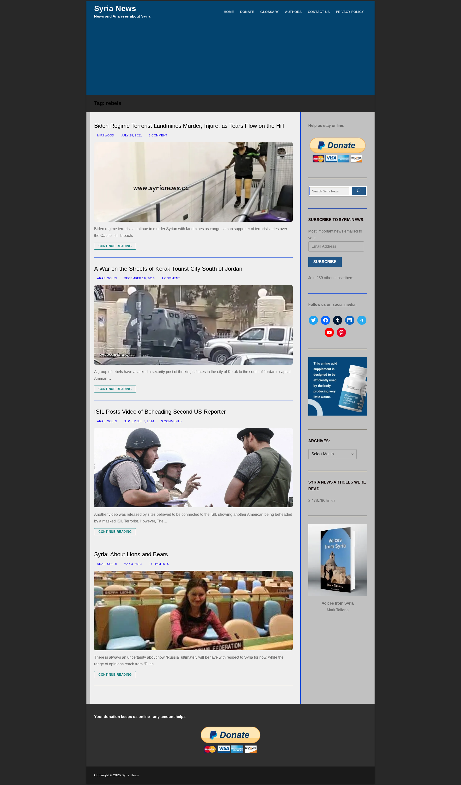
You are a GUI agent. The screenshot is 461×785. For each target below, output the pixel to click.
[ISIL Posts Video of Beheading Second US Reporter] (193, 467)
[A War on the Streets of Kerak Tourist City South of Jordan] (193, 325)
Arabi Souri (107, 278)
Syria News (115, 8)
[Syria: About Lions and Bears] (193, 610)
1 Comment (157, 135)
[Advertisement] (230, 58)
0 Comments (158, 564)
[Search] (359, 191)
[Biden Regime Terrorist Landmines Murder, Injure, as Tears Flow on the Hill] (193, 182)
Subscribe (325, 262)
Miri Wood (105, 135)
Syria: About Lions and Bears (131, 554)
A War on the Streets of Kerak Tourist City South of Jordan (168, 268)
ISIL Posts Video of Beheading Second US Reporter (160, 411)
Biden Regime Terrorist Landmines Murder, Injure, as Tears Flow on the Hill (189, 126)
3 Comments (171, 421)
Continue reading (115, 246)
